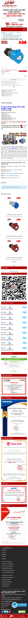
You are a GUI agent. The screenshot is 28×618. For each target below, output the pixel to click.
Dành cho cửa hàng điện (7, 566)
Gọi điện (5, 616)
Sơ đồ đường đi (5, 586)
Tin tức (3, 552)
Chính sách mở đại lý (7, 561)
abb (2, 68)
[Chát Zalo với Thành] (10, 307)
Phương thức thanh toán (7, 577)
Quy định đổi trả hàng (7, 568)
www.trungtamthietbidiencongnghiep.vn (14, 173)
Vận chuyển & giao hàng (7, 572)
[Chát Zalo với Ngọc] (10, 332)
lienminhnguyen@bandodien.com (12, 175)
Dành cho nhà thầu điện (7, 563)
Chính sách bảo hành (7, 581)
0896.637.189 (10, 345)
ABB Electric (14, 148)
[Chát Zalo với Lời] (10, 343)
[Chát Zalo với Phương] (10, 348)
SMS (14, 616)
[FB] (2, 611)
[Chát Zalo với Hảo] (10, 337)
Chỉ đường (22, 616)
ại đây (25, 125)
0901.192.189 (10, 309)
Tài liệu (3, 556)
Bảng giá (4, 554)
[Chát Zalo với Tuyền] (10, 312)
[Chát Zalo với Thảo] (10, 327)
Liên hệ (4, 558)
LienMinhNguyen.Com (7, 548)
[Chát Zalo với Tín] (10, 317)
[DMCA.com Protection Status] (21, 611)
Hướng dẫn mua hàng (7, 575)
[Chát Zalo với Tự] (10, 322)
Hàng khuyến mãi (6, 584)
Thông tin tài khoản (6, 579)
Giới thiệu (4, 550)
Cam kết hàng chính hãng (8, 570)
